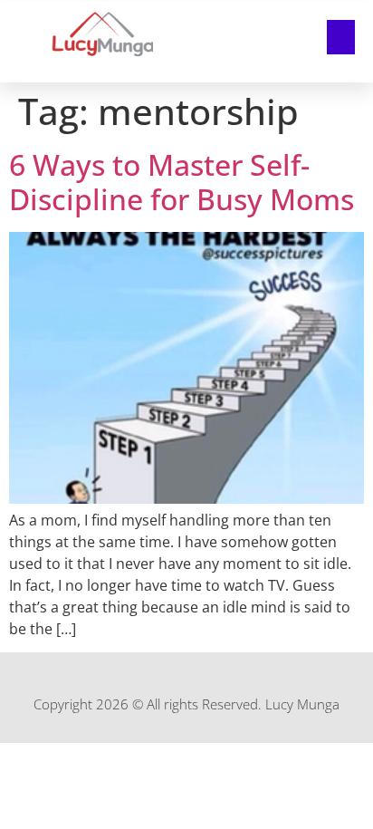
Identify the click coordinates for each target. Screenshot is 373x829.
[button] (341, 37)
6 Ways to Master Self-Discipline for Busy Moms (181, 181)
